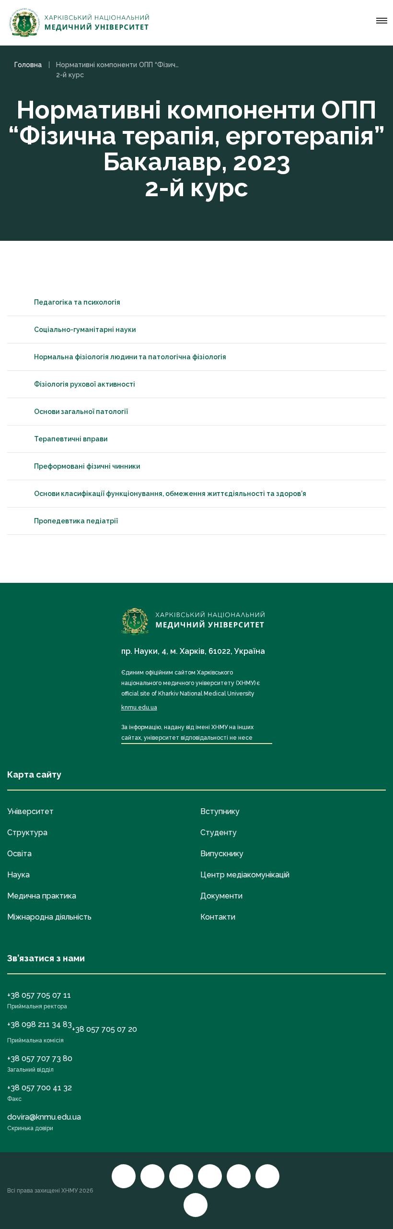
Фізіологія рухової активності (84, 384)
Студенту (218, 832)
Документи (221, 895)
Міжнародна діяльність (49, 917)
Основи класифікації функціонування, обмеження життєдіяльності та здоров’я (170, 493)
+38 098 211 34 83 (39, 1024)
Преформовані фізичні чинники (87, 466)
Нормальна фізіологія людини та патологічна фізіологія (130, 357)
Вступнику (220, 811)
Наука (18, 874)
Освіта (19, 853)
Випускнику (221, 853)
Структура (27, 832)
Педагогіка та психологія (77, 302)
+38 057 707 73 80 (39, 1058)
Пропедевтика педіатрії (76, 521)
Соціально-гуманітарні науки (85, 329)
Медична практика (41, 895)
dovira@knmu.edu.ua (44, 1117)
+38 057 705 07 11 (39, 995)
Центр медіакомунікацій (244, 874)
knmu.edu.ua (139, 707)
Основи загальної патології (81, 411)
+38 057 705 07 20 (104, 1029)
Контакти (217, 917)
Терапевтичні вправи (70, 439)
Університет (30, 811)
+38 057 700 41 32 (39, 1087)
